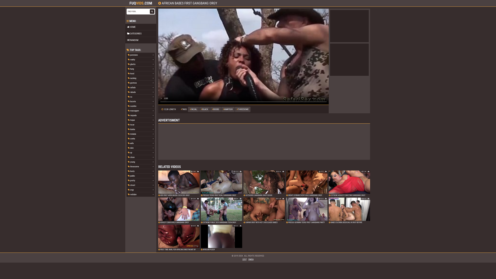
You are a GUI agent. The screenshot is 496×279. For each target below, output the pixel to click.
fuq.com (140, 3)
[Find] (152, 11)
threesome (243, 109)
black (204, 109)
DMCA (251, 259)
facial (193, 109)
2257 (244, 259)
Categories (135, 33)
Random (134, 40)
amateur (228, 109)
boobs (215, 109)
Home (132, 27)
